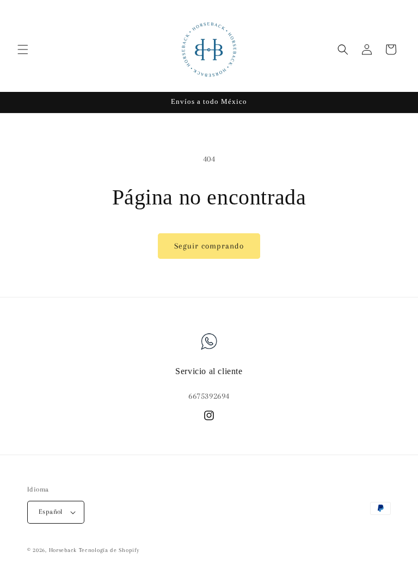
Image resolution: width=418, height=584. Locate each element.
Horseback (63, 550)
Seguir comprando (209, 245)
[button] (23, 49)
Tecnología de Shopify (109, 550)
